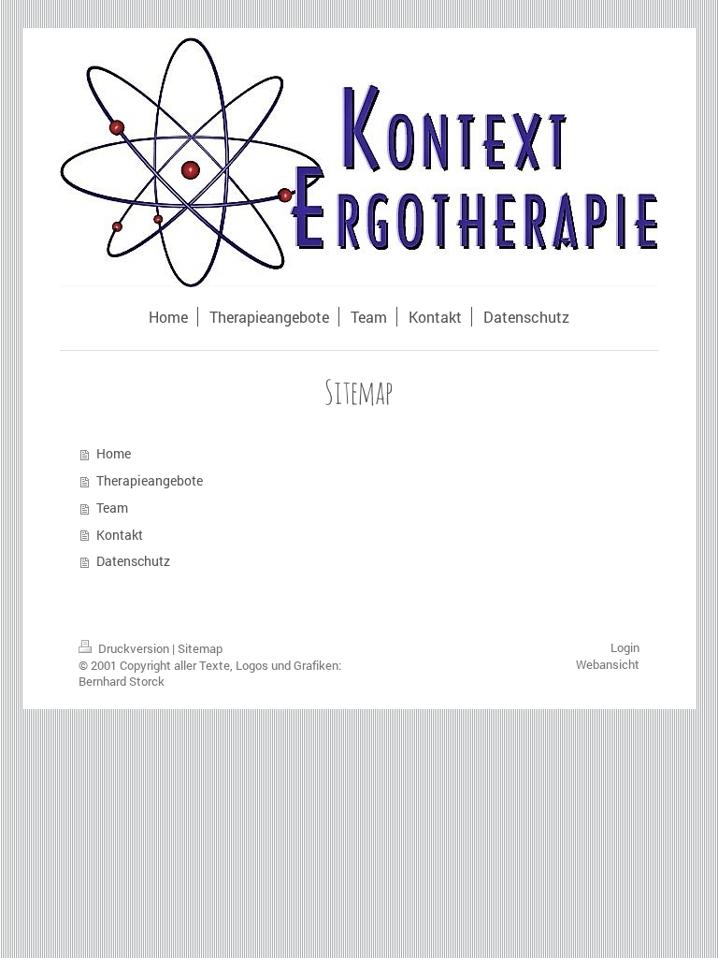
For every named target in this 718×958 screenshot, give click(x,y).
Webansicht (607, 664)
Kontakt (119, 535)
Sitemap (200, 648)
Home (113, 453)
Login (624, 647)
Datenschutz (133, 561)
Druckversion (133, 648)
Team (112, 507)
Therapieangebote (149, 480)
